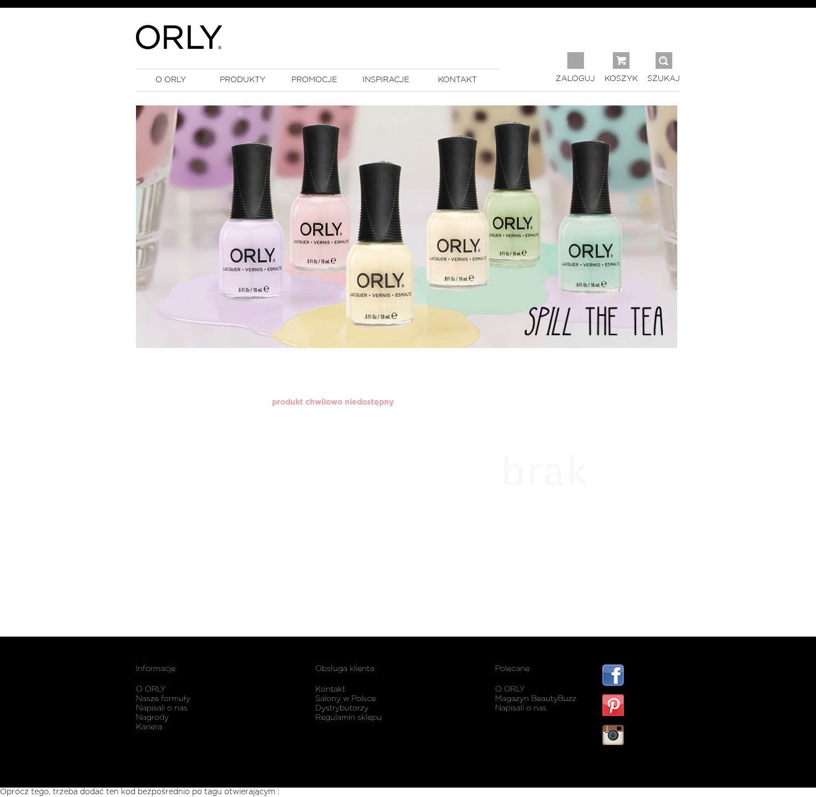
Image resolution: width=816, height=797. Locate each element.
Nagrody (152, 718)
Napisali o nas (162, 708)
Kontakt (330, 689)
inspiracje (385, 80)
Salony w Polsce (345, 699)
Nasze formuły (163, 699)
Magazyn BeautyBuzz (535, 699)
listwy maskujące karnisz (641, 768)
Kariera (149, 727)
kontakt (457, 80)
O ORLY (150, 689)
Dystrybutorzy (342, 708)
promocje (314, 80)
